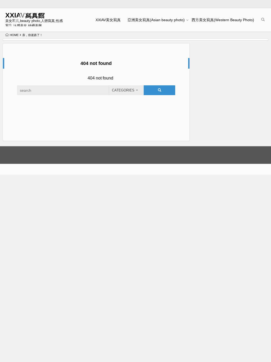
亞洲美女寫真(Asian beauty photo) (156, 20)
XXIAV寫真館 (25, 15)
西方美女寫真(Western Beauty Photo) (223, 20)
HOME (14, 35)
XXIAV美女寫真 (108, 20)
